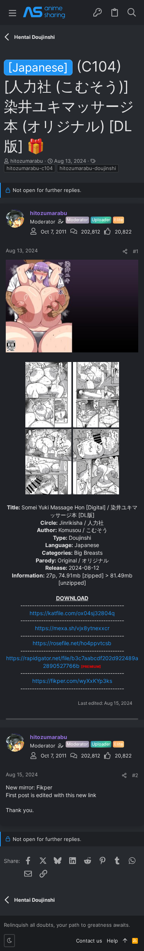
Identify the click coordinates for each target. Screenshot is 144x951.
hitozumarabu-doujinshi (88, 168)
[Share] (125, 251)
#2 (135, 775)
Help (112, 941)
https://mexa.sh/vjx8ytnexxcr (72, 628)
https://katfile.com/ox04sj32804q (72, 613)
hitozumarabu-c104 (30, 168)
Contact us (89, 941)
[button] (12, 12)
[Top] (125, 940)
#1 (135, 251)
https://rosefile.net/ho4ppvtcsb (72, 643)
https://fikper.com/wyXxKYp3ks (72, 680)
